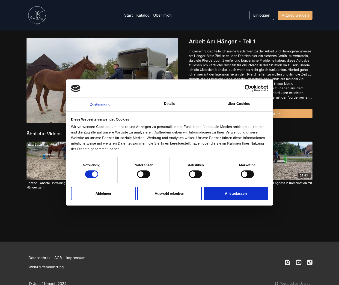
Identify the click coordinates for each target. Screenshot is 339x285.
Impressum (75, 257)
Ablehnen (103, 193)
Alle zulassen (236, 193)
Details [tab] (169, 104)
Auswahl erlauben (169, 193)
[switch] (143, 174)
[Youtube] (298, 262)
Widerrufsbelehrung (46, 267)
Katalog (142, 15)
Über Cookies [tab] (239, 104)
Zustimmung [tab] (100, 104)
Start (128, 15)
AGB (58, 257)
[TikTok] (309, 262)
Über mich (162, 15)
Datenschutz (39, 257)
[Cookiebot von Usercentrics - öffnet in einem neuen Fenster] (248, 88)
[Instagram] (287, 262)
